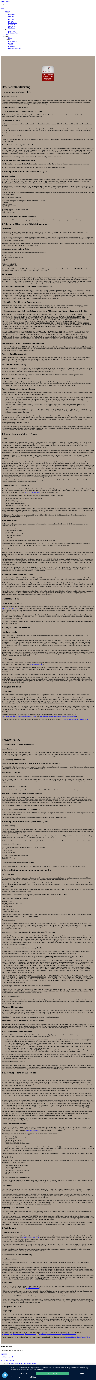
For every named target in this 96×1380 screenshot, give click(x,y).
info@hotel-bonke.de (7, 1357)
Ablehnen (23, 1373)
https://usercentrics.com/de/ (33, 492)
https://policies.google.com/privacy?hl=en (77, 1337)
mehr (82, 1373)
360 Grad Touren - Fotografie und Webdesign (22, 1363)
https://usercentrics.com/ (32, 1130)
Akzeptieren (52, 1373)
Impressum (4, 1354)
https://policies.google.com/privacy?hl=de (75, 719)
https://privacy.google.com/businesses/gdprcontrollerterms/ (19, 716)
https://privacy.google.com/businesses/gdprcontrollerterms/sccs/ (57, 716)
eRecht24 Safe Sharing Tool (10, 608)
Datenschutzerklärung (7, 1360)
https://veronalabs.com (36, 664)
